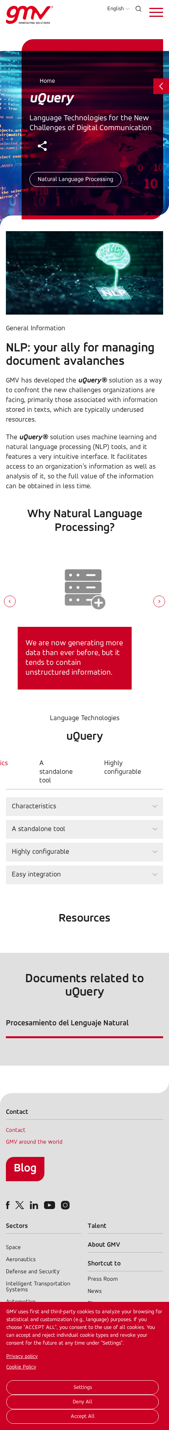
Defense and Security (33, 1272)
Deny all (82, 1402)
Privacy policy (22, 1356)
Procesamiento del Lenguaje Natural (67, 1023)
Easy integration (36, 874)
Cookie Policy (21, 1367)
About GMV (104, 1245)
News (95, 1291)
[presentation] (10, 602)
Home (47, 81)
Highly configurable (122, 768)
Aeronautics (21, 1260)
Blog (25, 1168)
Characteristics (34, 806)
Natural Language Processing (75, 179)
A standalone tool (56, 772)
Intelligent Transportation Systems (38, 1287)
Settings (82, 1387)
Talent (97, 1226)
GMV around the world (34, 1142)
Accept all (83, 1416)
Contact (16, 1130)
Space (13, 1248)
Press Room (103, 1279)
